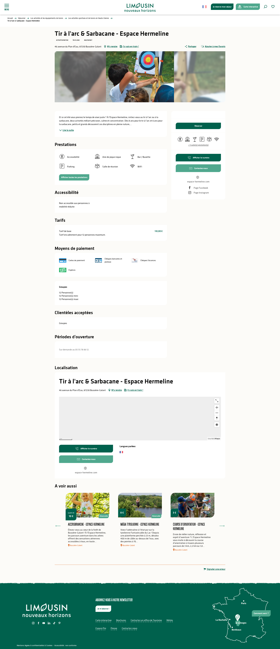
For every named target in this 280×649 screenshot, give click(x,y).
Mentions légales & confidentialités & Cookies (34, 645)
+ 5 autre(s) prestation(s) (198, 145)
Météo (170, 620)
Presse (114, 628)
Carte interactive (104, 620)
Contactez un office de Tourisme (146, 620)
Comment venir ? (261, 613)
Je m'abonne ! (103, 608)
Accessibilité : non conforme (65, 645)
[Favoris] (273, 6)
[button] (265, 6)
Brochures (121, 620)
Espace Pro (101, 628)
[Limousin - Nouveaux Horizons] (140, 7)
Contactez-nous (129, 628)
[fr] (205, 7)
